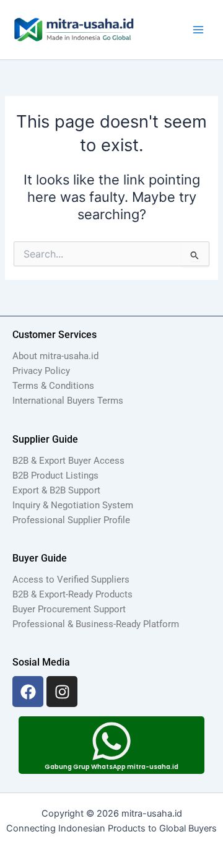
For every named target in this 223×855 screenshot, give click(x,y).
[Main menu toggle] (198, 29)
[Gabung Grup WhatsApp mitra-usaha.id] (111, 741)
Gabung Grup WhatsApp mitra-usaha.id (111, 766)
